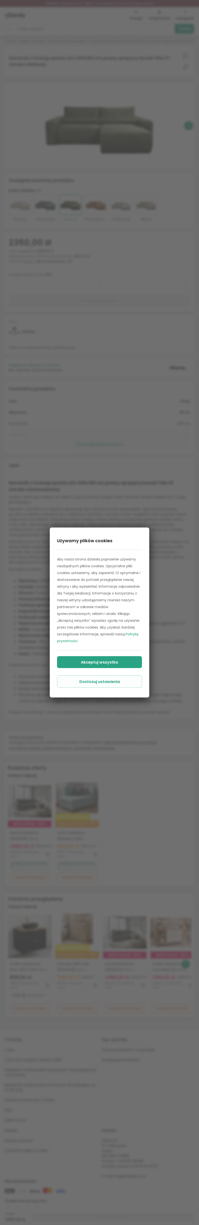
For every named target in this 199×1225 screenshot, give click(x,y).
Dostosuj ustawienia (99, 681)
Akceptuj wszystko (99, 662)
